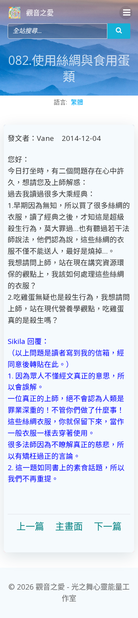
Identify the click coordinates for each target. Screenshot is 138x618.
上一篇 (30, 526)
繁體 (77, 102)
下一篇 (108, 526)
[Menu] (125, 12)
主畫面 (69, 526)
